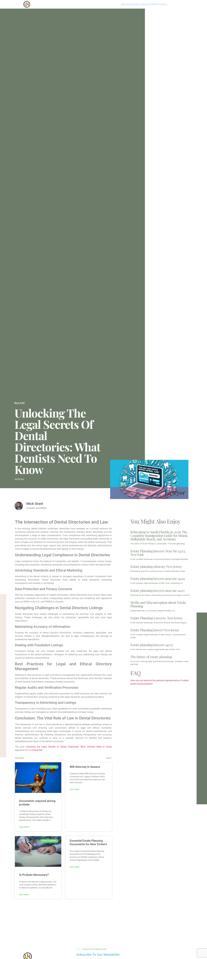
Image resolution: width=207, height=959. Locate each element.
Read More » (24, 827)
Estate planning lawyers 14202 (151, 644)
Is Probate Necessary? (34, 875)
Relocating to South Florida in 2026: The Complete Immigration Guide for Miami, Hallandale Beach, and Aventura (159, 535)
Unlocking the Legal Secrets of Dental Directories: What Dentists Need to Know (69, 746)
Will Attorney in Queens (85, 766)
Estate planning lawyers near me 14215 (157, 590)
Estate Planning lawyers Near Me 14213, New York (158, 553)
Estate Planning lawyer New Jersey (154, 630)
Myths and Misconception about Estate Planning (158, 604)
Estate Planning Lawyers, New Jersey (156, 618)
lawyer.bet (37, 750)
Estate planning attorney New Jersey (156, 566)
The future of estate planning (151, 656)
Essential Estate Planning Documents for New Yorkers (88, 842)
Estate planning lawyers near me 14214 (157, 578)
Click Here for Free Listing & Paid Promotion (144, 4)
